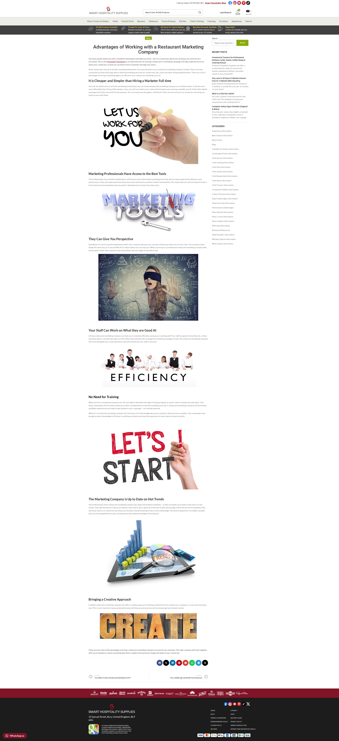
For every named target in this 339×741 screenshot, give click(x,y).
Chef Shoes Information (221, 180)
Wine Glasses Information (222, 244)
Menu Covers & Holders (98, 21)
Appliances (237, 21)
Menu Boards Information (222, 212)
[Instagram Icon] (234, 3)
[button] (160, 663)
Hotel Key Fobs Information (223, 203)
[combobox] (173, 12)
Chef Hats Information (221, 167)
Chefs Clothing (197, 21)
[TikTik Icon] (248, 3)
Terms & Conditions (218, 718)
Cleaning (211, 21)
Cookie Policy (216, 725)
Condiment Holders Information (225, 189)
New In (248, 21)
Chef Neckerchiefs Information (225, 176)
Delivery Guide (236, 718)
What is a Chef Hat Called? (223, 94)
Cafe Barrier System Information (225, 149)
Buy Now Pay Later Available (205, 27)
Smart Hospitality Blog (215, 3)
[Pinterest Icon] (243, 3)
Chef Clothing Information (223, 162)
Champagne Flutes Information (225, 153)
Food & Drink (128, 21)
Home (213, 710)
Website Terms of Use (239, 725)
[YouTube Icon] (239, 3)
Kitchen (182, 21)
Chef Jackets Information (222, 171)
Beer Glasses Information (222, 135)
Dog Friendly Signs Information (225, 198)
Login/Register (225, 12)
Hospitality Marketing (116, 61)
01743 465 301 (197, 3)
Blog (214, 144)
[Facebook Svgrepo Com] (230, 3)
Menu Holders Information (223, 221)
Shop (233, 714)
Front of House (168, 21)
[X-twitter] (248, 704)
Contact (234, 710)
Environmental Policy (219, 721)
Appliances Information (221, 131)
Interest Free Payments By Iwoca (243, 729)
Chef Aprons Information (222, 158)
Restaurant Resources (221, 230)
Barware (141, 21)
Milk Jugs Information (221, 226)
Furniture (223, 21)
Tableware (153, 21)
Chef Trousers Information (223, 185)
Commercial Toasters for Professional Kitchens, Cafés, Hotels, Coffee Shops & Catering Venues (228, 60)
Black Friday (217, 140)
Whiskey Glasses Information (224, 239)
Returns (214, 729)
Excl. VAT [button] (248, 14)
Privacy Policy (236, 721)
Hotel (115, 21)
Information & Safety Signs (223, 207)
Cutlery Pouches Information (224, 194)
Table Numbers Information (223, 235)
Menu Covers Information (222, 216)
